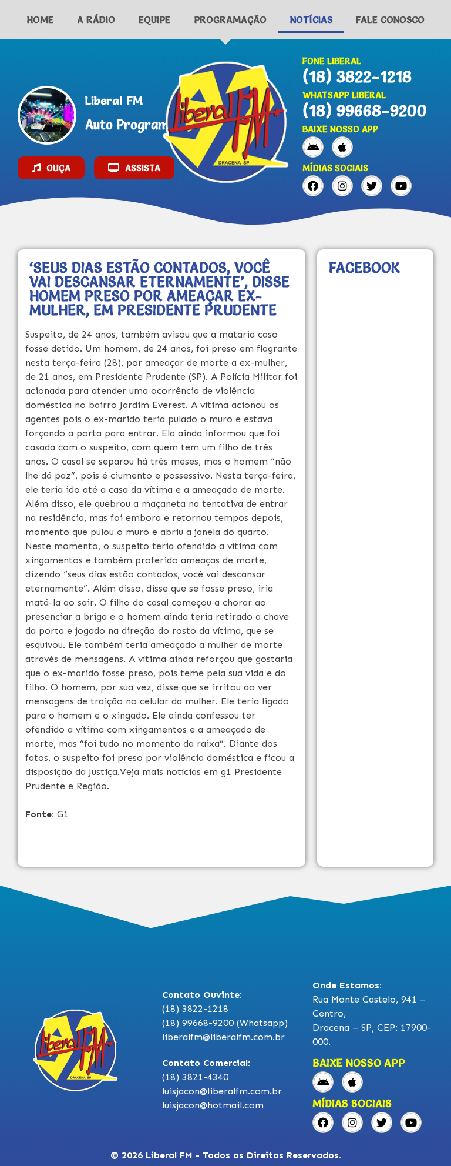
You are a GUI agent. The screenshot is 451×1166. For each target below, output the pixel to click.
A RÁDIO (96, 19)
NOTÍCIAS (311, 19)
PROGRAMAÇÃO (230, 19)
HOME (40, 19)
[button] (51, 167)
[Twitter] (371, 185)
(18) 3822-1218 (357, 76)
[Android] (313, 147)
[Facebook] (313, 185)
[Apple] (342, 147)
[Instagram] (342, 185)
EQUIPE (154, 19)
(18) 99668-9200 (364, 111)
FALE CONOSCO (390, 19)
